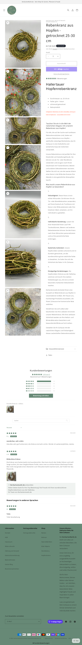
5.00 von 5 (46, 374)
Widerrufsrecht (10, 546)
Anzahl (48, 52)
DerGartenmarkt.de (19, 638)
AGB (6, 537)
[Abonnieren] (38, 621)
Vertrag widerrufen (29, 533)
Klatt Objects (45, 546)
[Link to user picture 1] (11, 476)
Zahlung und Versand (12, 551)
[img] (11, 433)
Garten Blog (9, 564)
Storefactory (45, 551)
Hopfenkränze (45, 555)
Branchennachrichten (12, 569)
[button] (4, 10)
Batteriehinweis (10, 560)
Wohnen (44, 537)
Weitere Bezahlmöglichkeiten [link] (61, 74)
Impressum (8, 542)
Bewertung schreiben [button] (41, 396)
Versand (54, 49)
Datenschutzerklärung (12, 555)
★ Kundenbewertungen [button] (41, 643)
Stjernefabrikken (46, 542)
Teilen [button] (50, 355)
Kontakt (7, 533)
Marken (43, 533)
